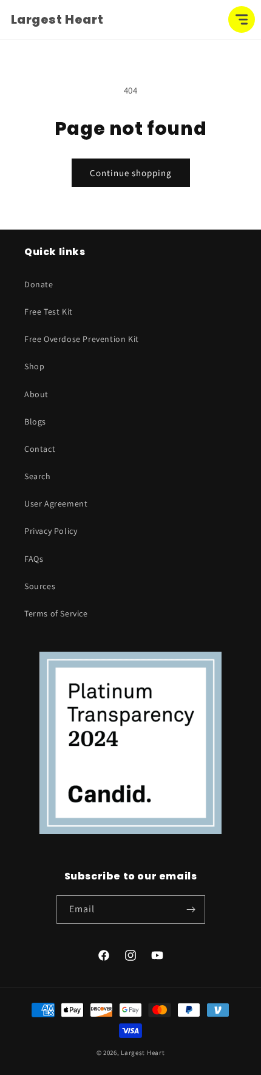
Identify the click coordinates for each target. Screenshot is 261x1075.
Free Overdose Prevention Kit (81, 338)
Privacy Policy (50, 530)
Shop (34, 366)
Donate (38, 284)
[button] (241, 19)
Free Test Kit (48, 311)
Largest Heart (142, 1052)
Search (37, 476)
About (36, 394)
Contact (39, 448)
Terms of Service (56, 613)
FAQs (33, 558)
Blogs (35, 421)
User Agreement (55, 503)
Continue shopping (131, 173)
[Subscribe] (191, 909)
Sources (39, 586)
